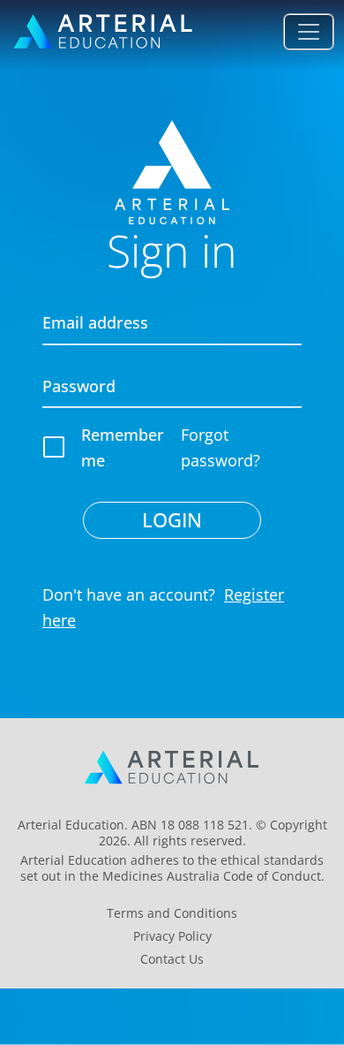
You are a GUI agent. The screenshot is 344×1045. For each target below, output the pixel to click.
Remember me (122, 447)
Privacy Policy (172, 936)
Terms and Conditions (172, 913)
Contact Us (172, 959)
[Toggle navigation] (308, 31)
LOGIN (172, 519)
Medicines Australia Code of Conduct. (213, 875)
